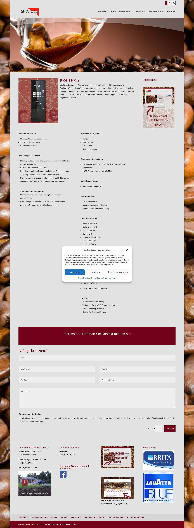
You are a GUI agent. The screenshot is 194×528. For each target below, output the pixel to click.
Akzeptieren (75, 272)
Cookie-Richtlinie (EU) (118, 517)
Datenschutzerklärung (99, 278)
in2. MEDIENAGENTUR (66, 524)
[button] (127, 250)
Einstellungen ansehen (118, 272)
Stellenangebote (39, 517)
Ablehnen (96, 272)
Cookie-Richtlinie (84, 278)
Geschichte (23, 517)
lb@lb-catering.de (29, 468)
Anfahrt (64, 517)
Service (139, 11)
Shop (113, 11)
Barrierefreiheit (138, 517)
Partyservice (154, 11)
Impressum (112, 278)
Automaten (124, 11)
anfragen (170, 428)
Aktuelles (103, 11)
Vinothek (171, 11)
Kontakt (54, 517)
